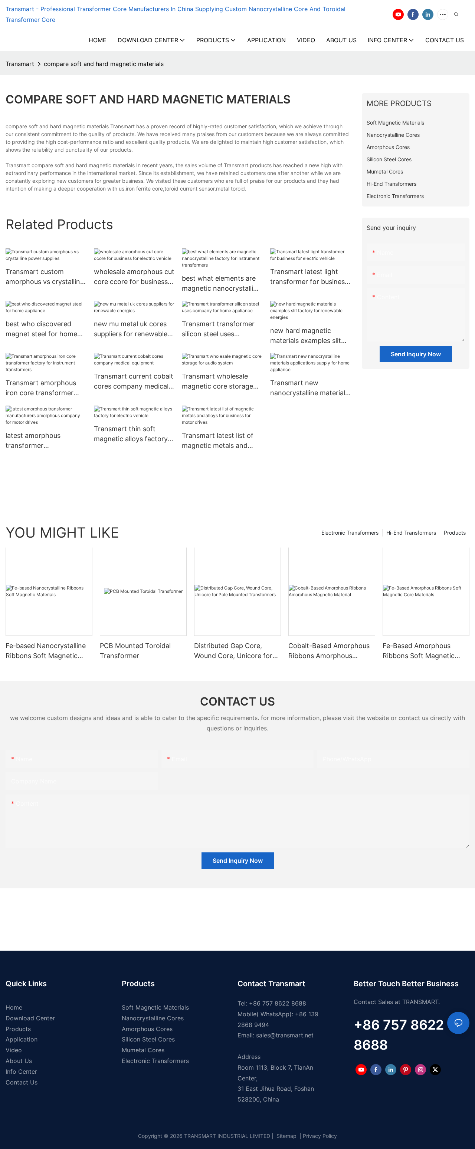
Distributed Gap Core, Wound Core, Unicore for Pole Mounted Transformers (233, 651)
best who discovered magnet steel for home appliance (41, 329)
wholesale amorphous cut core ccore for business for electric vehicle (134, 277)
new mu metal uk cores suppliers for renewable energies (130, 329)
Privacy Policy (320, 1136)
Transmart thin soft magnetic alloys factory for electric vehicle (131, 434)
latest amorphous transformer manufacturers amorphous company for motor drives (44, 441)
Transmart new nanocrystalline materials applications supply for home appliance (309, 388)
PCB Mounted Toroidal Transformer (135, 651)
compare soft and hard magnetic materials (104, 63)
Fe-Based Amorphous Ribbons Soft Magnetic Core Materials (419, 651)
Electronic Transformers (350, 532)
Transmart (20, 63)
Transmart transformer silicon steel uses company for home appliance (218, 329)
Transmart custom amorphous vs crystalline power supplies (45, 277)
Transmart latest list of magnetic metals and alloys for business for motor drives (217, 441)
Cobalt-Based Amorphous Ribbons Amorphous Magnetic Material (329, 651)
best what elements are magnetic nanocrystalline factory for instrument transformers (221, 283)
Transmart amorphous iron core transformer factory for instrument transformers (41, 388)
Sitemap (286, 1136)
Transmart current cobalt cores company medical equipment (133, 381)
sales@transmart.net (285, 1035)
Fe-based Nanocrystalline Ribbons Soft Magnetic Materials (46, 651)
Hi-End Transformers (411, 532)
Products (455, 532)
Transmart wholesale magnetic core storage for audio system (217, 381)
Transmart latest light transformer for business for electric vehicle (309, 277)
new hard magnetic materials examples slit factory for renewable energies (305, 336)
